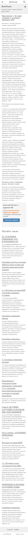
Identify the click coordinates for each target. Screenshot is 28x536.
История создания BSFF (12, 442)
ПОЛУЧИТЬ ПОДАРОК (11, 220)
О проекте (10, 529)
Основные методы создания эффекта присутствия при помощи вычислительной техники (14, 266)
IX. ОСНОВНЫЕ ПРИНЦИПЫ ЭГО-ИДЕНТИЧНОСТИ (10, 239)
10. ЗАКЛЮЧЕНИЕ (7, 534)
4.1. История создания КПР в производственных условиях (13, 292)
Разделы (16, 529)
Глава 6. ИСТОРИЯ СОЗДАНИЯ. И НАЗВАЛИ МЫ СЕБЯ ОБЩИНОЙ (13, 409)
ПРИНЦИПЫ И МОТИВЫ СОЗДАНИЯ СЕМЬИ (13, 485)
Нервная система (20, 534)
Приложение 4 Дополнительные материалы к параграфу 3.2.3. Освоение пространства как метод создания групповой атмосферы (12, 388)
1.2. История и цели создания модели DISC (11, 464)
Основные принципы (11, 339)
